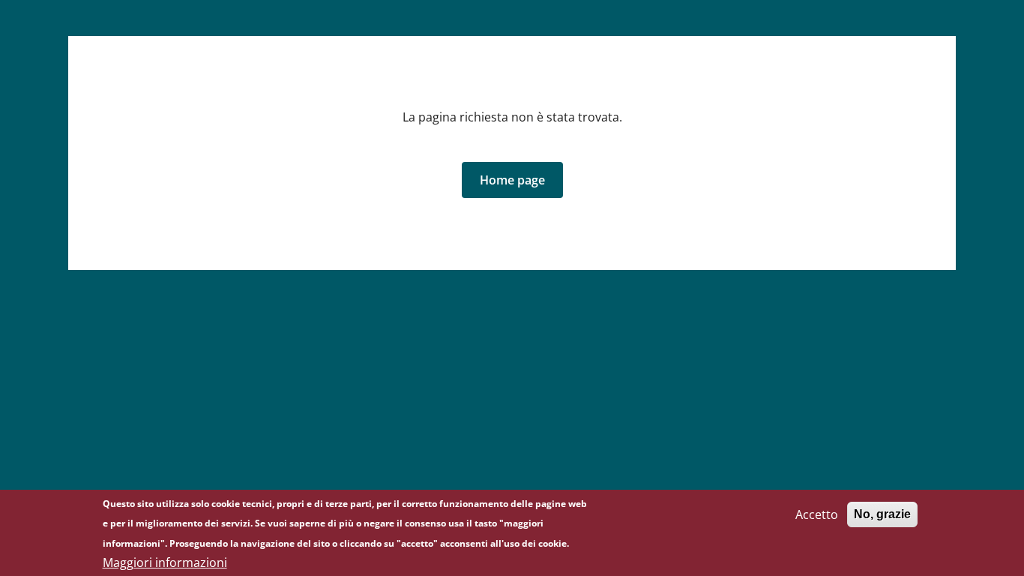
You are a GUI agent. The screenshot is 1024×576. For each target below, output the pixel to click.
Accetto (816, 514)
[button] (512, 180)
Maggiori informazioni (165, 562)
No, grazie (882, 514)
